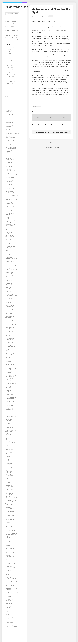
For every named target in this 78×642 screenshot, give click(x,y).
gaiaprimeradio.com (9, 390)
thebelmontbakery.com (9, 139)
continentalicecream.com (10, 340)
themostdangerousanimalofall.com (12, 325)
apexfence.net (8, 629)
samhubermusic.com (9, 628)
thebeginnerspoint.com (9, 317)
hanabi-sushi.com (8, 540)
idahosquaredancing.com (10, 224)
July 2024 (8, 85)
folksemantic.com (9, 226)
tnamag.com (7, 464)
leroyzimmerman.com (9, 603)
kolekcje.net (7, 281)
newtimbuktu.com (8, 129)
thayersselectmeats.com (10, 467)
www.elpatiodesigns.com (10, 566)
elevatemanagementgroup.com (11, 601)
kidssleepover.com (9, 134)
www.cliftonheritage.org (10, 527)
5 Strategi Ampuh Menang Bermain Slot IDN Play (49, 124)
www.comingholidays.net (10, 318)
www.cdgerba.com (9, 570)
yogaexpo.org (8, 291)
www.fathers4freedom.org (10, 498)
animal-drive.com (8, 463)
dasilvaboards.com (9, 334)
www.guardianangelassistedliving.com (12, 573)
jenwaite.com (8, 600)
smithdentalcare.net (9, 625)
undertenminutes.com (9, 125)
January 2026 (9, 58)
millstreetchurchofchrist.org (10, 590)
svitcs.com (7, 457)
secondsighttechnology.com (11, 258)
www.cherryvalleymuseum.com (11, 185)
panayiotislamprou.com (10, 170)
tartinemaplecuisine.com (10, 384)
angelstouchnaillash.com (10, 251)
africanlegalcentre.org (9, 354)
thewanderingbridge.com (10, 378)
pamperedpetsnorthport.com (11, 240)
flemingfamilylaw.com (9, 606)
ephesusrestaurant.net (9, 562)
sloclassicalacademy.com (10, 332)
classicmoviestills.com (9, 313)
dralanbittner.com (8, 233)
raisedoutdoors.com (9, 217)
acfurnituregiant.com (9, 123)
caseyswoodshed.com (9, 450)
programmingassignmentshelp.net (12, 133)
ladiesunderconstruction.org (10, 189)
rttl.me (6, 619)
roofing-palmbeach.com (10, 209)
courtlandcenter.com (9, 437)
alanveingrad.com (8, 402)
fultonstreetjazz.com (9, 180)
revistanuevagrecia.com (10, 362)
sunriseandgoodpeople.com (10, 416)
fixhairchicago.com (9, 452)
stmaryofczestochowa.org (10, 375)
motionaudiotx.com (9, 618)
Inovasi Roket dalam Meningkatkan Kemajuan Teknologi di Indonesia (37, 124)
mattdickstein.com (9, 485)
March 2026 (9, 53)
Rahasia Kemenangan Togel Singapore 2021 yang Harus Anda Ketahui (11, 23)
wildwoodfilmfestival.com (10, 176)
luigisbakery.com (8, 538)
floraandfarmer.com (9, 200)
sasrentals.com (8, 257)
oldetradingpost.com (9, 188)
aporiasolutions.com (9, 468)
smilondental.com (8, 254)
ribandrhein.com (8, 280)
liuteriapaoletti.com (9, 415)
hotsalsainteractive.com (10, 119)
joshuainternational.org (9, 493)
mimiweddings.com (9, 622)
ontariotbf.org (8, 144)
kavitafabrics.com (8, 426)
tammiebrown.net (8, 391)
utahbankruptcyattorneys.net (11, 220)
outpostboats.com (9, 303)
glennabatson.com (9, 335)
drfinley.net (7, 604)
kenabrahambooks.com (10, 346)
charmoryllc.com (8, 321)
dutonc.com (7, 393)
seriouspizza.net (8, 459)
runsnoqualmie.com (9, 518)
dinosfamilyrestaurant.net (10, 194)
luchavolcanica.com (9, 427)
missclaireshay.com (9, 110)
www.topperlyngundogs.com (11, 500)
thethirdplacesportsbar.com (10, 560)
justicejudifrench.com (9, 376)
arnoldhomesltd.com (9, 211)
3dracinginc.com (8, 323)
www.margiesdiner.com (10, 520)
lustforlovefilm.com (9, 350)
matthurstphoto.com (9, 585)
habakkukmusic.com (9, 489)
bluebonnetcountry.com (10, 156)
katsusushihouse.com (9, 356)
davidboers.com (8, 482)
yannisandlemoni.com (9, 235)
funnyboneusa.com (9, 422)
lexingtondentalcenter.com (10, 265)
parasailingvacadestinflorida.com (11, 592)
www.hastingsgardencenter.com (11, 553)
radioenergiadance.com (10, 167)
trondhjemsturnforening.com (11, 574)
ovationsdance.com (9, 279)
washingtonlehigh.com (9, 537)
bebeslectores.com (9, 191)
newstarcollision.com (9, 255)
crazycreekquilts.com (9, 342)
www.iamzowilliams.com (10, 552)
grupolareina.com (8, 184)
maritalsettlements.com (10, 406)
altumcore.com (8, 461)
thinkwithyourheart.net (9, 218)
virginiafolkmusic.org (9, 277)
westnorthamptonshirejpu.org (11, 177)
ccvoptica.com (8, 536)
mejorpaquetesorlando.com (10, 247)
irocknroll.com (8, 221)
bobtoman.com (8, 162)
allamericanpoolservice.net (10, 270)
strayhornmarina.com (9, 336)
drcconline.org (8, 441)
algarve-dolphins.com (9, 401)
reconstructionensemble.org (10, 424)
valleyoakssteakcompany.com (11, 449)
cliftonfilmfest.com (9, 214)
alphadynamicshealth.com (10, 595)
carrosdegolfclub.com (9, 198)
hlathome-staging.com (9, 262)
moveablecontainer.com (10, 183)
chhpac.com (7, 615)
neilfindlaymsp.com (9, 438)
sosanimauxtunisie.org (9, 163)
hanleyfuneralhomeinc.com (10, 246)
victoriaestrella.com (9, 434)
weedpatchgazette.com (9, 236)
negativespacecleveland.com (11, 413)
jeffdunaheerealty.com (9, 503)
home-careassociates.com (10, 292)
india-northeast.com (9, 207)
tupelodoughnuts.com (9, 243)
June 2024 (9, 88)
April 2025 (8, 65)
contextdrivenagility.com (10, 371)
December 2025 (10, 60)
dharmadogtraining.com (10, 617)
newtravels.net (8, 136)
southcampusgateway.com (10, 172)
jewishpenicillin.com (9, 272)
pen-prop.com (8, 496)
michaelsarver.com (9, 259)
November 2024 (10, 76)
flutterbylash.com (8, 596)
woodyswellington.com (10, 563)
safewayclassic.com (9, 140)
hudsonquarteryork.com (10, 567)
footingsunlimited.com (9, 516)
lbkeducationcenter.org (9, 284)
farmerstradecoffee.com (10, 479)
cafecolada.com (8, 314)
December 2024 (10, 74)
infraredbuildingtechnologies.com (11, 195)
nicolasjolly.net (8, 351)
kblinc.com (7, 237)
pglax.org (7, 412)
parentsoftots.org (8, 476)
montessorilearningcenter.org (11, 581)
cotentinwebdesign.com (10, 187)
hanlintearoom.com (9, 597)
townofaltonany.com (9, 411)
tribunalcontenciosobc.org (10, 331)
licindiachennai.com (9, 115)
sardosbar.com (8, 228)
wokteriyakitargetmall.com (10, 264)
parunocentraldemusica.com (11, 571)
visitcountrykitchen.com (10, 400)
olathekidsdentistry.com (10, 244)
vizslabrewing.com (9, 232)
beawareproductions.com (10, 369)
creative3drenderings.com (10, 478)
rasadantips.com (8, 128)
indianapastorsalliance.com (10, 448)
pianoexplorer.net (8, 555)
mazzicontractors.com (9, 559)
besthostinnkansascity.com (10, 623)
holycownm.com (8, 428)
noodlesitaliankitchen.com (10, 148)
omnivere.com (8, 126)
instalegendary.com (9, 145)
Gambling (8, 96)
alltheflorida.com (8, 586)
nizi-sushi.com (8, 387)
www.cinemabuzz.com (9, 544)
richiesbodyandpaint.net (10, 114)
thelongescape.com (9, 394)
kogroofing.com (8, 165)
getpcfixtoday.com (9, 154)
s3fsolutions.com (8, 202)
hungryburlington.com (9, 382)
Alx (58, 147)
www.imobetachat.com (10, 483)
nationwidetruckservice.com (10, 430)
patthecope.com (8, 456)
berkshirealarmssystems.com (11, 231)
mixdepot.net (7, 545)
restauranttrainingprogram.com (11, 269)
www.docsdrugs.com (9, 519)
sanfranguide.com (9, 320)
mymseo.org (7, 614)
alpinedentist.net (8, 166)
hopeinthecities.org (9, 306)
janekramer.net (8, 386)
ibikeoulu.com (8, 372)
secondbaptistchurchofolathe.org (12, 612)
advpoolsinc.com (8, 445)
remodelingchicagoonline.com (11, 530)
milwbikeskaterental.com (10, 408)
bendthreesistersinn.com (10, 419)
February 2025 (9, 69)
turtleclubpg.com (8, 431)
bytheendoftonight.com (10, 305)
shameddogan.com (9, 475)
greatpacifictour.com (9, 433)
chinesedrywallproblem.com (10, 417)
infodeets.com (8, 118)
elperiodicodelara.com (9, 112)
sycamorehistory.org (9, 548)
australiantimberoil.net (9, 192)
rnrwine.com (7, 607)
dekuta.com (7, 542)
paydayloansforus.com (10, 137)
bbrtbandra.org (8, 155)
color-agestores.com (9, 298)
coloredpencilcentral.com (10, 213)
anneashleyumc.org (9, 512)
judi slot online (37, 106)
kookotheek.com (8, 169)
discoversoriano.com (9, 316)
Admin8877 (45, 16)
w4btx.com (7, 250)
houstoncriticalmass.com (10, 324)
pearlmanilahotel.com (9, 159)
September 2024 (10, 81)
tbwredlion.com (8, 577)
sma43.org (7, 529)
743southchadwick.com (10, 206)
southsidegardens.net (9, 556)
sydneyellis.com (8, 266)
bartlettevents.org (8, 181)
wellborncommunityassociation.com (12, 174)
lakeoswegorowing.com (10, 608)
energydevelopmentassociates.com (12, 199)
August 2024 (9, 83)
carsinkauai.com (8, 589)
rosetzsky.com (8, 360)
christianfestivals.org (9, 398)
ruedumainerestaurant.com (10, 358)
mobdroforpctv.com (9, 309)
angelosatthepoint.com (9, 446)
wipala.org (7, 299)
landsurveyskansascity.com (10, 514)
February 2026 (9, 56)
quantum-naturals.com (9, 579)
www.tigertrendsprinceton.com (11, 497)
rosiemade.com (8, 242)
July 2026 (8, 49)
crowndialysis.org (8, 268)
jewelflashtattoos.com (9, 152)
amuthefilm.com (8, 349)
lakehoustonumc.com (9, 487)
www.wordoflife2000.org (10, 222)
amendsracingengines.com (10, 508)
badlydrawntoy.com (9, 486)
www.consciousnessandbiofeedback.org (13, 551)
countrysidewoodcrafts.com (11, 141)
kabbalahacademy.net (9, 253)
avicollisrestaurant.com (10, 439)
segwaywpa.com (8, 470)
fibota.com (7, 568)
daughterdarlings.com (9, 117)
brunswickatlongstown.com (10, 383)
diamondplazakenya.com (10, 575)
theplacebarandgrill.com (10, 442)
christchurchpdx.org (9, 345)
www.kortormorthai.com (10, 509)
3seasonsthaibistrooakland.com (11, 288)
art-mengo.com (8, 389)
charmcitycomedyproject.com (11, 368)
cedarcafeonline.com (9, 122)
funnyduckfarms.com (9, 599)
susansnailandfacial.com (10, 494)
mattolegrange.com (9, 395)
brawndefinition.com (9, 339)
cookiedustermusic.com (10, 423)
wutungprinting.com (9, 405)
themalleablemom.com (9, 379)
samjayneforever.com (9, 584)
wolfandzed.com (8, 541)
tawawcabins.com (9, 225)
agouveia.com (8, 611)
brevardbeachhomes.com (10, 203)
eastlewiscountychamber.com (11, 329)
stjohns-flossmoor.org (9, 420)
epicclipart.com (8, 158)
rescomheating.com (9, 621)
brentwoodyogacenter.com (10, 531)
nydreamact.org (8, 150)
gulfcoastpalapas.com (9, 471)
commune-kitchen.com (10, 347)
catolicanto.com (8, 283)
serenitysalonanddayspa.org (11, 121)
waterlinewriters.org (9, 474)
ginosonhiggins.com (9, 404)
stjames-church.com (9, 364)
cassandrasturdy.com (9, 310)
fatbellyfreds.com (8, 564)
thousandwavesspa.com (10, 435)
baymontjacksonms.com (10, 409)
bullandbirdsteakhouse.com (10, 525)
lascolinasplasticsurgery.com (11, 526)
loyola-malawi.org (8, 301)
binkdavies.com (8, 343)
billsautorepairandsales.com (11, 578)
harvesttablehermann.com (10, 196)
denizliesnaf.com (8, 453)
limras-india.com (8, 111)
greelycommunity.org (9, 357)
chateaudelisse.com (9, 173)
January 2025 (9, 72)
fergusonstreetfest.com (10, 582)
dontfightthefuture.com (9, 210)
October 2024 (9, 79)
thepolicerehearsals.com (10, 327)
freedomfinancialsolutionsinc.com (12, 505)
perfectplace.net (8, 287)
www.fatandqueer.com (9, 511)
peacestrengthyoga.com (10, 504)
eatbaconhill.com (8, 132)
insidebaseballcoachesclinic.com (11, 588)
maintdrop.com (8, 161)
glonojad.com (8, 361)
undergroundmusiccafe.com (11, 626)
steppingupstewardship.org (10, 534)
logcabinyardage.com (9, 481)
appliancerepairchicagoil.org (10, 143)
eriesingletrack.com (9, 239)
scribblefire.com (8, 290)
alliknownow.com (8, 328)
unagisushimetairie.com (10, 151)
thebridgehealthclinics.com (10, 472)
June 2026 (9, 51)
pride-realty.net (8, 593)
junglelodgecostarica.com (10, 397)
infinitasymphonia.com (9, 353)
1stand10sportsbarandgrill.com (11, 248)
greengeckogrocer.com (10, 261)
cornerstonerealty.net (9, 549)
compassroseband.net (9, 460)
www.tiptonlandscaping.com (11, 533)
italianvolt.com (8, 229)
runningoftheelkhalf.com (10, 501)
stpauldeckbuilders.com (12, 6)
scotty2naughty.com (9, 365)
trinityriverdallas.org (9, 286)
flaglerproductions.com (10, 338)
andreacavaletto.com (9, 294)
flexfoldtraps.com (8, 507)
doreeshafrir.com (8, 367)
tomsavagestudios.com (10, 273)
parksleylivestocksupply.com (11, 295)
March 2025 (9, 67)
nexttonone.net (8, 490)
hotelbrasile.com (8, 178)
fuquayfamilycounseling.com (11, 610)
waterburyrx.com (8, 444)
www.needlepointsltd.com (10, 523)
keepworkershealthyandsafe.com (11, 147)
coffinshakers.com (9, 373)
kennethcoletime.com (9, 380)
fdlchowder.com (8, 522)
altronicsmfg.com (8, 130)
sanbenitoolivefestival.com (10, 312)
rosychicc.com (8, 302)
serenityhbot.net (8, 492)
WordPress (50, 147)
